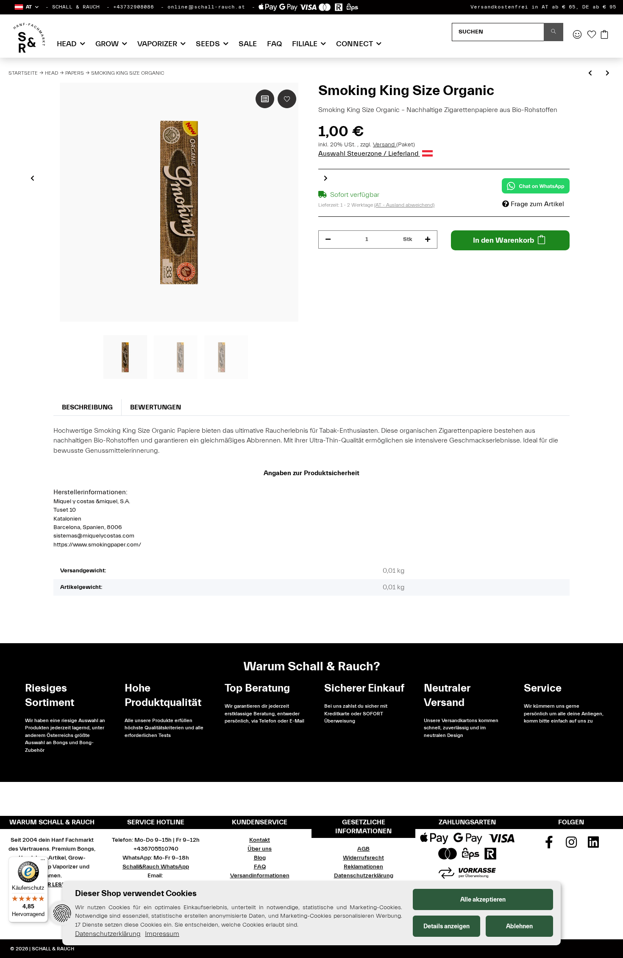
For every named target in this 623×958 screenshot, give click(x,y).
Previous (32, 178)
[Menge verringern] (328, 239)
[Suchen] (553, 32)
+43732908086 (133, 7)
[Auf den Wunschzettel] (287, 99)
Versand (384, 144)
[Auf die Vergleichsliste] (265, 99)
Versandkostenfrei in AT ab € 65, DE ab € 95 (543, 7)
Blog (260, 857)
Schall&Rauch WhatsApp (155, 866)
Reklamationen (363, 866)
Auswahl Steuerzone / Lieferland (369, 153)
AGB (363, 849)
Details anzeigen (446, 926)
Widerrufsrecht (363, 857)
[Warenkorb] (604, 35)
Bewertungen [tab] (155, 407)
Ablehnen (519, 926)
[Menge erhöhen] (427, 239)
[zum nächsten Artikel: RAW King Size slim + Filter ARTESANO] (607, 73)
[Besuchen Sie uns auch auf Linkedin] (593, 845)
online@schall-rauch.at (206, 7)
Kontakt (259, 840)
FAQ (274, 43)
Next (326, 178)
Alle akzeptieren (483, 899)
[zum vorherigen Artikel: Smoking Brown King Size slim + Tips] (590, 73)
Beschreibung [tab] (87, 407)
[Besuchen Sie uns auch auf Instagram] (571, 845)
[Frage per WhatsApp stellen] (536, 185)
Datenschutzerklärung (363, 875)
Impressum (162, 934)
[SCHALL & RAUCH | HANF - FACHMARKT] (29, 38)
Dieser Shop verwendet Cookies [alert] (136, 893)
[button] (26, 7)
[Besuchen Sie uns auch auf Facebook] (549, 845)
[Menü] (43, 862)
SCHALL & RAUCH (76, 7)
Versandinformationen (259, 875)
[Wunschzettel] (591, 35)
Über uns (260, 849)
